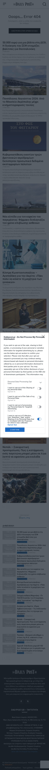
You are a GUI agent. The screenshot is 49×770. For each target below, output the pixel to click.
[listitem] (24, 382)
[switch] (39, 388)
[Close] (44, 337)
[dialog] (24, 385)
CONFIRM (14, 430)
